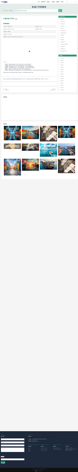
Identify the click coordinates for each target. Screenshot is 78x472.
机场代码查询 (43, 1)
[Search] (76, 2)
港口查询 (48, 1)
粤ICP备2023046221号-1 (39, 470)
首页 (38, 1)
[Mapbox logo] (5, 61)
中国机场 (61, 58)
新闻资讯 (57, 1)
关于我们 (62, 1)
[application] (50, 2)
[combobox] (38, 10)
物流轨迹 (53, 1)
